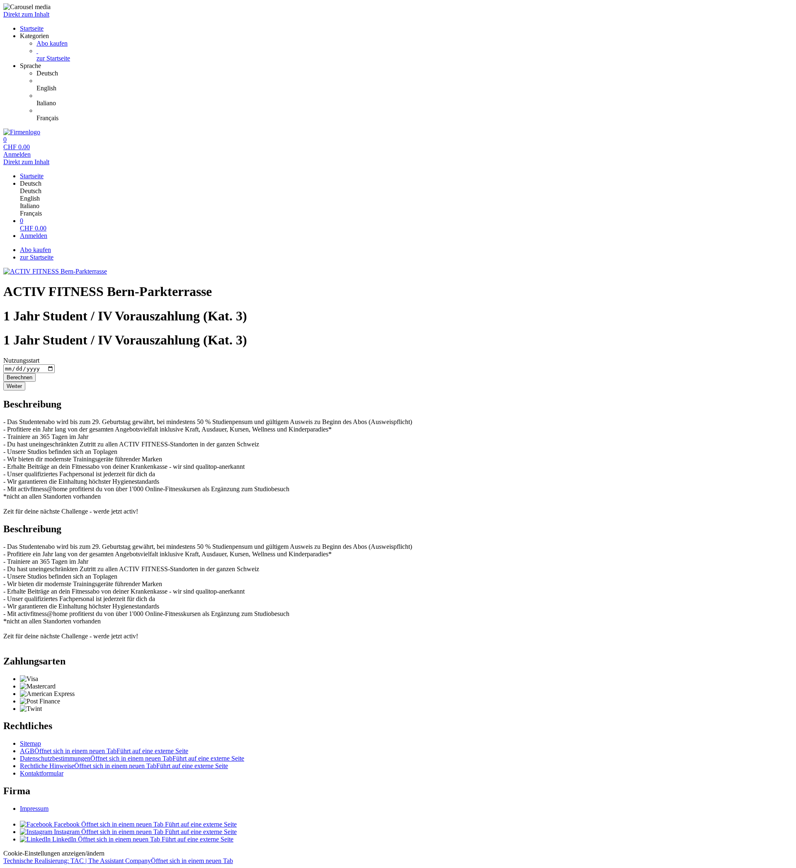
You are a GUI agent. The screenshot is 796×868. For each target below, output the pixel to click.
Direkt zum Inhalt (26, 14)
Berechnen (19, 377)
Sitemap (30, 743)
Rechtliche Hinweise (124, 765)
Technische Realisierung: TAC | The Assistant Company (118, 860)
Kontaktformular (41, 773)
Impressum (34, 808)
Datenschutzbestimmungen (132, 758)
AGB (104, 750)
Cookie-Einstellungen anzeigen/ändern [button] (53, 853)
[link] (414, 73)
